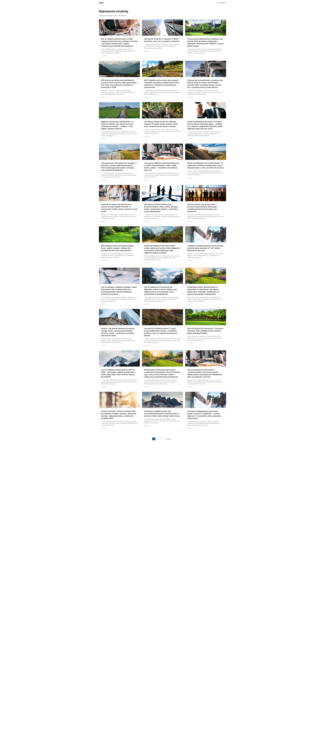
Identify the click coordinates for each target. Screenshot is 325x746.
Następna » (168, 439)
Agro (101, 2)
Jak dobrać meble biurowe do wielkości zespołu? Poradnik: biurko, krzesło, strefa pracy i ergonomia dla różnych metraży (161, 124)
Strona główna (221, 3)
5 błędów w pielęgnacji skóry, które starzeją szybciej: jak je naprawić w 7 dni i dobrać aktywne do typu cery (205, 248)
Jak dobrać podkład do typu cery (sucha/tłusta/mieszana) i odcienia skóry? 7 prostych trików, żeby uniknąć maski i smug (162, 413)
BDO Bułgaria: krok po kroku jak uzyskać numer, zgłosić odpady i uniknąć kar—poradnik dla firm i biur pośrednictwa (117, 248)
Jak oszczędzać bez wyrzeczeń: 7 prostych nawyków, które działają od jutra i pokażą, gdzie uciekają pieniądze (205, 330)
